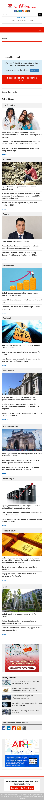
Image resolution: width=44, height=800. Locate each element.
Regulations (8, 370)
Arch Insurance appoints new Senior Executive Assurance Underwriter (20, 247)
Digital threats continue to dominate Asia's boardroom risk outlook (19, 622)
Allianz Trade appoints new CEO (17, 241)
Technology (8, 478)
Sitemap (30, 20)
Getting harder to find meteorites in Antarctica (25, 682)
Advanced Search (22, 17)
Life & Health (9, 105)
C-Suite (6, 587)
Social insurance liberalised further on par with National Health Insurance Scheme (21, 142)
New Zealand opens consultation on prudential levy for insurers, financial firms (21, 360)
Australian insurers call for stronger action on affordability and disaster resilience (20, 468)
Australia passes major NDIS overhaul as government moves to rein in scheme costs (19, 398)
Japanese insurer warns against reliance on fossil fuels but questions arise (21, 507)
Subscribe (14, 20)
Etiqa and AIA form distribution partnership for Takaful (19, 575)
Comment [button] (6, 57)
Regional (7, 318)
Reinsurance (8, 266)
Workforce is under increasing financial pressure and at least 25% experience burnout (21, 196)
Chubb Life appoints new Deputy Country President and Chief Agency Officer (19, 254)
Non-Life (7, 160)
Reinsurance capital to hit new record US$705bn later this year (20, 294)
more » (4, 154)
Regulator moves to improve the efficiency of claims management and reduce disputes (20, 406)
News (4, 38)
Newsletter (22, 20)
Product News (9, 531)
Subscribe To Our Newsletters (22, 788)
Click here (19, 77)
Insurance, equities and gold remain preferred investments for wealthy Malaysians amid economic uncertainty (21, 560)
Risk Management (11, 426)
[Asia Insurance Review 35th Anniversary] (22, 6)
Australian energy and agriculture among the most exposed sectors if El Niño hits (20, 461)
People (6, 214)
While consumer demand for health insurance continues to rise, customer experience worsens (22, 134)
